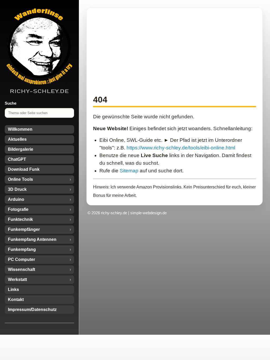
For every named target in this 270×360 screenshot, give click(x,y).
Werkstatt (17, 279)
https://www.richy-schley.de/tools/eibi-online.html (181, 147)
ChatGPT (17, 159)
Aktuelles (17, 139)
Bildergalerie (20, 149)
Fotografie (18, 209)
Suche (10, 103)
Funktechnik (20, 219)
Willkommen (20, 129)
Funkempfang (22, 249)
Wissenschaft (21, 269)
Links (13, 289)
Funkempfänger (24, 229)
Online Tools (20, 179)
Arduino (16, 199)
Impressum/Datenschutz (32, 309)
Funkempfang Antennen (32, 239)
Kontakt (16, 299)
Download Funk (24, 169)
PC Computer (21, 259)
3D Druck (17, 189)
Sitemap (129, 170)
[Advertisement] (174, 51)
